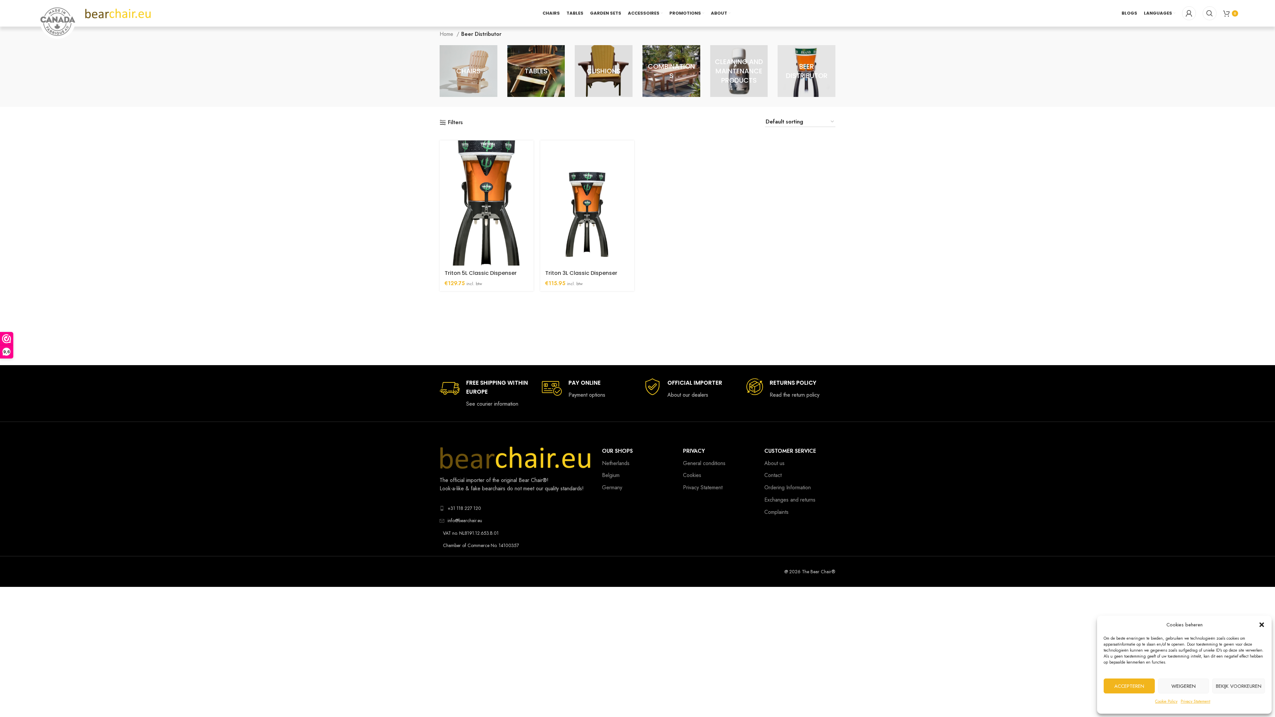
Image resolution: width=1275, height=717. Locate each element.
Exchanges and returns (789, 500)
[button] (1261, 624)
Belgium (611, 475)
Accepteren (1129, 686)
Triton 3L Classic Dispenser (581, 273)
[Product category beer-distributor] (806, 71)
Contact (773, 475)
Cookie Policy (1166, 701)
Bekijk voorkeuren (1238, 686)
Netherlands (616, 463)
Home (447, 34)
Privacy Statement (1195, 701)
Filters (455, 122)
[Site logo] (118, 13)
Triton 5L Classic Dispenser (481, 273)
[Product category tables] (536, 71)
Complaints (776, 512)
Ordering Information (787, 487)
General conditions (704, 463)
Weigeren (1183, 686)
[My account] (1189, 13)
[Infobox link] (484, 393)
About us (774, 463)
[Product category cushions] (604, 71)
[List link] (516, 508)
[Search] (1209, 13)
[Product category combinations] (671, 71)
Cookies (692, 475)
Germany (612, 487)
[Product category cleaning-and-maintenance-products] (739, 71)
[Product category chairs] (468, 71)
